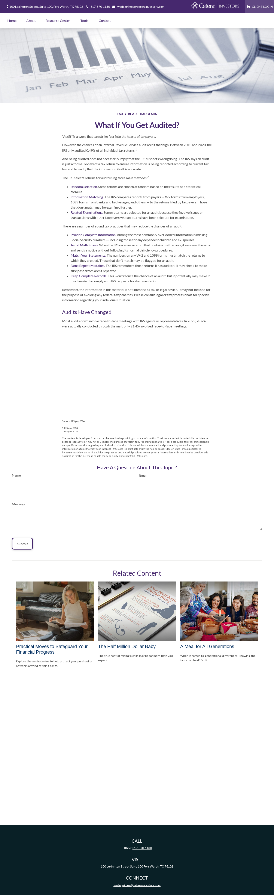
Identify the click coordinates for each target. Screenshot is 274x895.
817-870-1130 (100, 6)
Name (16, 475)
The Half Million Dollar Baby (127, 646)
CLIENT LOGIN (262, 6)
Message (18, 504)
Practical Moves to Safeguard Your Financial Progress (52, 649)
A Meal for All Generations (207, 646)
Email (143, 475)
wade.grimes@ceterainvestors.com (140, 6)
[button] (12, 20)
